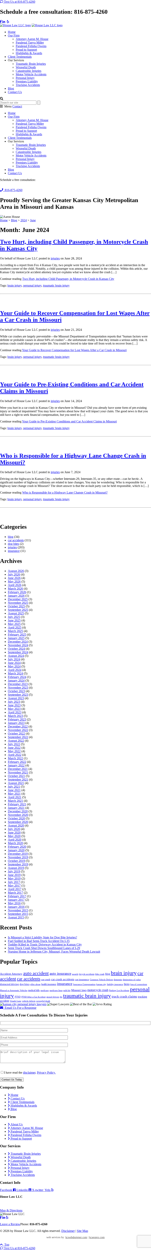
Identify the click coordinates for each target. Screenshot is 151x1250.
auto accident (36, 973)
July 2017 (14, 882)
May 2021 (14, 793)
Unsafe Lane (15, 1001)
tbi (61, 997)
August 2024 (16, 655)
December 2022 (18, 726)
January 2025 (16, 638)
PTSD (18, 996)
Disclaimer (68, 1231)
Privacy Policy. (46, 1072)
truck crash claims (124, 996)
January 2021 (16, 807)
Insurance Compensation (84, 984)
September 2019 (18, 864)
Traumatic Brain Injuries (31, 63)
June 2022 (14, 747)
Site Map (82, 1231)
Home (12, 32)
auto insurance (60, 973)
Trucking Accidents (28, 85)
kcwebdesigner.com (76, 1237)
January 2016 (16, 906)
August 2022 (16, 740)
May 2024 (14, 666)
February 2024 (17, 677)
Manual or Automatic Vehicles (13, 990)
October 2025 (16, 606)
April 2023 (14, 712)
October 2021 (16, 776)
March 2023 (15, 716)
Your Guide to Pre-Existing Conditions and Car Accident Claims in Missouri (69, 421)
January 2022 (16, 765)
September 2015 (18, 914)
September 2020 (18, 822)
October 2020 (16, 818)
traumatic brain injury (56, 285)
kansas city (101, 984)
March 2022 (15, 758)
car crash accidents (62, 979)
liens (127, 984)
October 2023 (16, 691)
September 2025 (18, 609)
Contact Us (15, 92)
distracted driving (9, 984)
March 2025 (15, 631)
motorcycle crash (97, 990)
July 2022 (14, 744)
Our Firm (13, 35)
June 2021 (14, 790)
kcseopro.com (97, 1237)
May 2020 (14, 836)
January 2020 (16, 850)
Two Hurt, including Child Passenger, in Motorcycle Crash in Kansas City (68, 278)
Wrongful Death (26, 67)
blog (10, 536)
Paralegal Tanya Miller (30, 42)
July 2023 (14, 701)
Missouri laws (79, 990)
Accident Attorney (11, 973)
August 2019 (16, 868)
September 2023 (18, 694)
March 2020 (15, 843)
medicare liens (56, 990)
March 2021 (15, 800)
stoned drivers (52, 997)
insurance (14, 551)
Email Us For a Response (19, 1007)
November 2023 (18, 687)
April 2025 (14, 627)
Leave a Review (10, 1224)
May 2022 (14, 751)
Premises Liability (27, 81)
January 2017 (16, 899)
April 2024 (14, 670)
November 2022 (18, 730)
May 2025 (14, 624)
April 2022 (14, 754)
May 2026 (14, 581)
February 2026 (17, 592)
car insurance (82, 979)
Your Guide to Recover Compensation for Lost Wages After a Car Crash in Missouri (74, 350)
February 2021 (17, 804)
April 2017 (14, 889)
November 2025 (18, 602)
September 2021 (18, 779)
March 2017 (15, 892)
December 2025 (18, 599)
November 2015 (18, 910)
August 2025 (16, 613)
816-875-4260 (12, 190)
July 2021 (14, 786)
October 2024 (16, 648)
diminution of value (132, 980)
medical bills (34, 990)
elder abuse (35, 984)
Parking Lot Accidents (119, 990)
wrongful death (43, 1001)
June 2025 (14, 620)
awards (75, 974)
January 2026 (16, 595)
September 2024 (18, 652)
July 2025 (14, 617)
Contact (17, 106)
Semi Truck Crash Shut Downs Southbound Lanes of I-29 (44, 948)
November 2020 (18, 815)
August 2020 (16, 825)
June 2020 (14, 832)
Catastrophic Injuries (28, 70)
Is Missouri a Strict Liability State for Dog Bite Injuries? (42, 937)
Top (6, 1244)
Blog (11, 88)
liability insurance (115, 984)
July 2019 (14, 871)
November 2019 (18, 857)
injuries (55, 258)
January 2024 (16, 680)
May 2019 (14, 878)
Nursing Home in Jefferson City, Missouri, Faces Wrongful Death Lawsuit (54, 951)
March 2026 (15, 588)
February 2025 (17, 634)
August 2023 (16, 698)
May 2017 (14, 885)
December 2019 (18, 853)
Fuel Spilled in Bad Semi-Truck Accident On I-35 (39, 941)
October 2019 (16, 860)
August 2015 (16, 917)
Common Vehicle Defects (101, 980)
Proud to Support (26, 49)
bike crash (99, 974)
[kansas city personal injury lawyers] (23, 1004)
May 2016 (14, 903)
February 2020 (17, 846)
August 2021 (16, 783)
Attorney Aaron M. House (32, 39)
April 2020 (14, 839)
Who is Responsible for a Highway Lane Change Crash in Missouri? (65, 492)
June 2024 (14, 662)
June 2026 (14, 578)
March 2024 (15, 673)
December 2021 (18, 769)
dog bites (13, 543)
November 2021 (18, 772)
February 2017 (17, 896)
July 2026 (14, 574)
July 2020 (14, 829)
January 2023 (16, 723)
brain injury (14, 285)
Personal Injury (25, 78)
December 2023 (18, 684)
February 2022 (17, 761)
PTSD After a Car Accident (33, 997)
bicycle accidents (86, 974)
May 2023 (14, 708)
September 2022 (18, 737)
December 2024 (18, 641)
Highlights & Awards (29, 53)
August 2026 (16, 571)
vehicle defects (28, 1001)
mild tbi (66, 990)
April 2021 (14, 797)
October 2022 (16, 733)
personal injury (32, 285)
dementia (118, 980)
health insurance (48, 984)
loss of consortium (138, 984)
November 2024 (18, 645)
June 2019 (14, 875)
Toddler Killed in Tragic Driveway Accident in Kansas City (45, 944)
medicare (45, 990)
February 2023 (17, 719)
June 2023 (14, 705)
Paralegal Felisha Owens (31, 46)
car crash (45, 979)
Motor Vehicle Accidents (31, 74)
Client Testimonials (20, 56)
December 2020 (18, 811)
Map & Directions (11, 1210)
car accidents (16, 540)
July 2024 (14, 659)
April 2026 (14, 585)
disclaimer (29, 1072)
